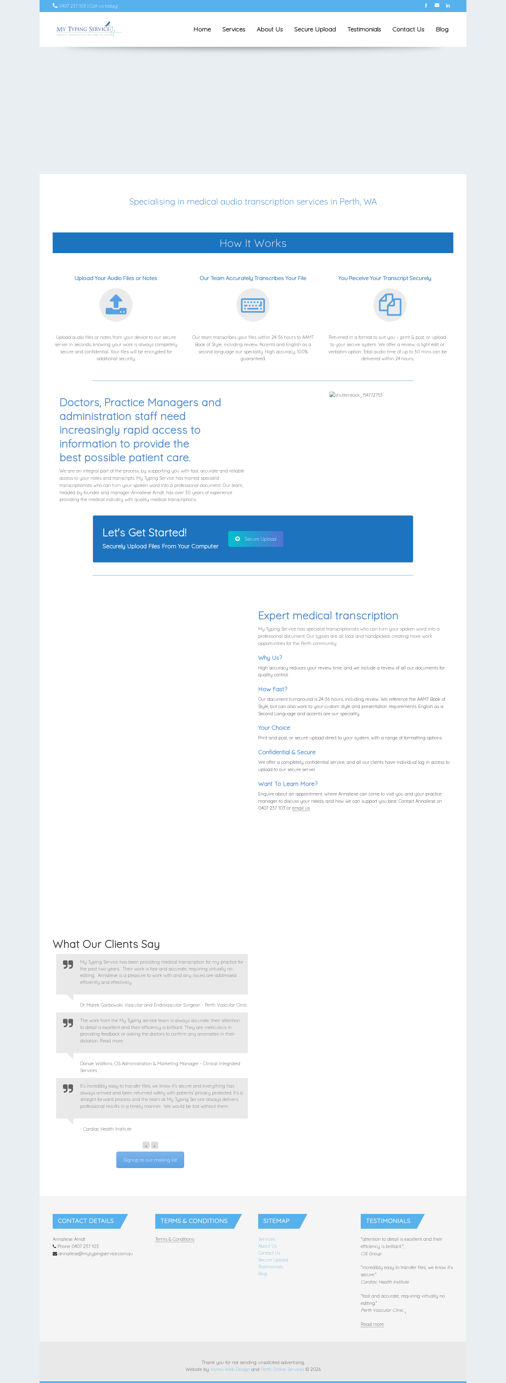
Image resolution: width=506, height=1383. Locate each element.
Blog (442, 29)
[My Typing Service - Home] (89, 29)
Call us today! (104, 6)
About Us (270, 29)
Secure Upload (315, 29)
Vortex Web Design (230, 1369)
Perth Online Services (282, 1369)
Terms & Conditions (174, 1239)
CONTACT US (356, 897)
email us (301, 808)
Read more (372, 1324)
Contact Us (408, 29)
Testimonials (364, 29)
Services (233, 29)
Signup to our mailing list (150, 1160)
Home (202, 29)
